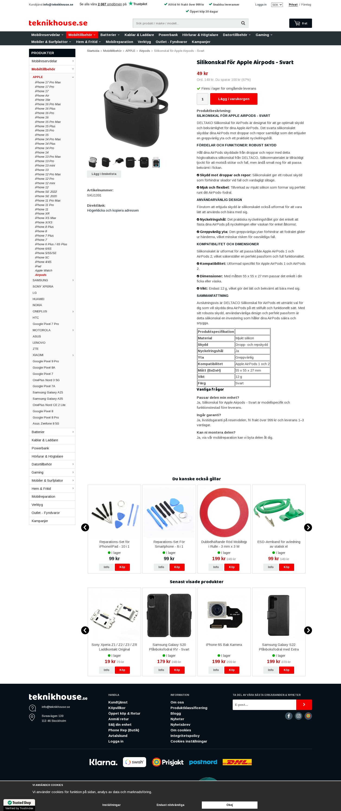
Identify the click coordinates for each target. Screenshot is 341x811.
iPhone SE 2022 (46, 191)
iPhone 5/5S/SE (46, 253)
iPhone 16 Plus (45, 108)
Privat (293, 4)
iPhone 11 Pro (44, 205)
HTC (36, 317)
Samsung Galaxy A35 (48, 398)
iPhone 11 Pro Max (48, 200)
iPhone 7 (41, 240)
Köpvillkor (116, 708)
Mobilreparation (119, 42)
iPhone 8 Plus (44, 227)
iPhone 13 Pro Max (48, 156)
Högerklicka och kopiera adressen (113, 210)
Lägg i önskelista (104, 174)
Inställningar (111, 805)
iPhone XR (42, 213)
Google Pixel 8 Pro (46, 417)
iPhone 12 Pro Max (48, 174)
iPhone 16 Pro (44, 113)
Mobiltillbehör (80, 35)
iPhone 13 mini (45, 165)
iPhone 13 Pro (44, 161)
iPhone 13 (41, 170)
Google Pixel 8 (43, 411)
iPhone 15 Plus (45, 126)
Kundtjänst (118, 702)
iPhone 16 (41, 117)
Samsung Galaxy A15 (48, 392)
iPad (38, 266)
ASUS (37, 336)
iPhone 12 (41, 187)
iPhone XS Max (45, 218)
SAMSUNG (40, 280)
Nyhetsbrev (180, 724)
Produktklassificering (188, 708)
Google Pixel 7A (44, 386)
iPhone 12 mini (45, 183)
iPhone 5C (42, 257)
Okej (229, 805)
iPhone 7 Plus (44, 235)
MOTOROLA (42, 330)
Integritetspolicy (184, 736)
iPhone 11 (41, 209)
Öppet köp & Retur (124, 713)
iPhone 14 (41, 152)
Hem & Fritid (86, 42)
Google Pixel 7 (43, 374)
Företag (306, 4)
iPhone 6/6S (43, 248)
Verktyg (144, 42)
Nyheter (177, 719)
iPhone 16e (42, 99)
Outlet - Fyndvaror (171, 42)
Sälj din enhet (120, 724)
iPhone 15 (41, 135)
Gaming (262, 35)
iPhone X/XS (43, 222)
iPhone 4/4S (43, 262)
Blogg (175, 713)
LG (35, 292)
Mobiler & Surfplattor (49, 42)
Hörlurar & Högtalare (200, 35)
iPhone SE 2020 (46, 196)
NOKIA (37, 305)
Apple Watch (43, 270)
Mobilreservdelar (45, 35)
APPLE (38, 77)
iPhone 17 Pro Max (48, 82)
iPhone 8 (41, 231)
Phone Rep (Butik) (123, 730)
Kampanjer (201, 42)
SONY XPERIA (43, 286)
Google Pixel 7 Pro (46, 324)
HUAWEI (38, 299)
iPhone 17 (41, 91)
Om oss (177, 702)
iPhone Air (42, 95)
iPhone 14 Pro (44, 148)
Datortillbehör (235, 35)
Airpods (40, 275)
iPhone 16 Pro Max (48, 104)
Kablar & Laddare (139, 35)
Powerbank (168, 35)
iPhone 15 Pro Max (48, 122)
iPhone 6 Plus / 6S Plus (51, 244)
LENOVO (39, 342)
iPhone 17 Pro (44, 86)
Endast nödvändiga (170, 805)
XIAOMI (38, 355)
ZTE (36, 348)
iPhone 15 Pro (44, 130)
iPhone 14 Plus (45, 143)
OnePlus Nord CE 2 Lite (49, 405)
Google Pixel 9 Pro (46, 361)
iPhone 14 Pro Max (48, 139)
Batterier (108, 35)
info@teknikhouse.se (58, 4)
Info (106, 567)
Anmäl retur (118, 719)
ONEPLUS (40, 311)
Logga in (261, 4)
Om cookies (180, 730)
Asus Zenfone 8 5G (46, 423)
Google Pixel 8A (44, 367)
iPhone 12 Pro (44, 178)
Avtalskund (117, 736)
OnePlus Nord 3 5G (46, 380)
